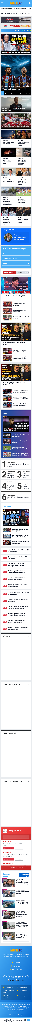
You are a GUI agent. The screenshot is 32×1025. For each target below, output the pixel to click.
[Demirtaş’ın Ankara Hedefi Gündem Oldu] (8, 172)
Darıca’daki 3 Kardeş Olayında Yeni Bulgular (23, 143)
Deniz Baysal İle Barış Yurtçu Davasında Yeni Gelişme (22, 182)
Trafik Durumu (23, 987)
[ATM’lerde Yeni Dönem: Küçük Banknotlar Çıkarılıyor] (23, 152)
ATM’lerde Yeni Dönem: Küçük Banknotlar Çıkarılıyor (22, 162)
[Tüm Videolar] (28, 413)
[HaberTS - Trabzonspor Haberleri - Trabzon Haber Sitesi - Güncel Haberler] (16, 3)
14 (21, 52)
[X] (6, 976)
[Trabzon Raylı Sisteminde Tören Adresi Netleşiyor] (8, 191)
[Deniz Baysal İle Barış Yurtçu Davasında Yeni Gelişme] (23, 172)
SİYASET (5, 178)
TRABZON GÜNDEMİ (11, 685)
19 (28, 52)
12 (18, 52)
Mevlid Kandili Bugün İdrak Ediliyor (8, 142)
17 (25, 52)
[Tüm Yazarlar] (28, 230)
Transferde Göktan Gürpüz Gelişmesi (10, 488)
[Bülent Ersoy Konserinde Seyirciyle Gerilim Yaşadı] (8, 211)
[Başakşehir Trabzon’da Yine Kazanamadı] (23, 191)
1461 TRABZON (17, 1008)
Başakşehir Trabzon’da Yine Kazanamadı (22, 201)
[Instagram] (12, 976)
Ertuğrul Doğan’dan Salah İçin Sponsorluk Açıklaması (11, 475)
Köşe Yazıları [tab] (9, 230)
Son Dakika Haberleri (7, 997)
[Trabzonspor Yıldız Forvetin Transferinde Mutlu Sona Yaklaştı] (7, 536)
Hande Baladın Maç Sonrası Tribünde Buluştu (23, 221)
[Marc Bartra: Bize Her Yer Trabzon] (7, 442)
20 (29, 52)
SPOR (19, 218)
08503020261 (17, 966)
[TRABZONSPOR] (28, 733)
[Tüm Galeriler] (28, 506)
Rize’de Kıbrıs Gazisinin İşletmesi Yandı (8, 162)
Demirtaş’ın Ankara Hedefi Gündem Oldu (8, 180)
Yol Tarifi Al (19, 848)
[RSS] (28, 976)
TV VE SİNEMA (12, 1010)
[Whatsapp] (25, 976)
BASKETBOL (20, 1010)
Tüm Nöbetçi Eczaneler (17, 868)
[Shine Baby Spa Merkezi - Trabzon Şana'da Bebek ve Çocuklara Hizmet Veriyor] (7, 454)
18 (27, 52)
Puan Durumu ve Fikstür (8, 991)
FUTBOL (20, 197)
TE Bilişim (20, 1015)
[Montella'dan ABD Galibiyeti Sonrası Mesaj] (7, 542)
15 (22, 52)
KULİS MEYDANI (7, 1008)
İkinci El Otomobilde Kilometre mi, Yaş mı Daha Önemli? (18, 565)
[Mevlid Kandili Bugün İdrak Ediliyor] (8, 134)
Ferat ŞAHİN (18, 235)
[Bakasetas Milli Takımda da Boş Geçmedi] (7, 435)
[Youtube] (19, 976)
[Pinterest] (9, 976)
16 (24, 52)
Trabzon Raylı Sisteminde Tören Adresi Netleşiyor (7, 203)
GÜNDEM (5, 140)
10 (15, 52)
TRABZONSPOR (6, 9)
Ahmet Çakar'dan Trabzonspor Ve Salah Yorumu (18, 585)
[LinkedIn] (16, 976)
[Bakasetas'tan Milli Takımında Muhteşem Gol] (7, 448)
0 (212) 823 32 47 (9, 848)
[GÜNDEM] (28, 636)
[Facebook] (3, 976)
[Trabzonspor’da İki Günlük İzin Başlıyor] (7, 530)
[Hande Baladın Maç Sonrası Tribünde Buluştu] (23, 211)
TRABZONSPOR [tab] (9, 272)
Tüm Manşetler (23, 990)
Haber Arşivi (22, 996)
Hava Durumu (9, 987)
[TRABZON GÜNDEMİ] (28, 685)
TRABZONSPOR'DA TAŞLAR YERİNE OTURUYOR (20, 238)
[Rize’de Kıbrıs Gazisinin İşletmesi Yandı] (8, 152)
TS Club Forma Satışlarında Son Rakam (26, 487)
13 (19, 52)
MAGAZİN (21, 178)
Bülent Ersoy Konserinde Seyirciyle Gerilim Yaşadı (7, 222)
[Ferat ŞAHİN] (8, 237)
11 (16, 52)
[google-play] (20, 980)
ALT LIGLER (26, 1008)
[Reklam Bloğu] (16, 20)
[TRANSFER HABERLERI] (28, 782)
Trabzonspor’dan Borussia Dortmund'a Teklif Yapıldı (16, 13)
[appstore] (11, 980)
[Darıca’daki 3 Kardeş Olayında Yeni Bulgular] (23, 134)
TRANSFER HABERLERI (12, 782)
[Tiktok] (22, 976)
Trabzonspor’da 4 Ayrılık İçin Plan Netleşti (18, 465)
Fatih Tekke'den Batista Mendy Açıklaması (26, 475)
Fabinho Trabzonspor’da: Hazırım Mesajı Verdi (16, 578)
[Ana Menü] (2, 3)
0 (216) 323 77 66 (9, 859)
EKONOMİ (20, 158)
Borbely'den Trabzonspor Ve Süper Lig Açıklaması (18, 498)
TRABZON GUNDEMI (20, 9)
